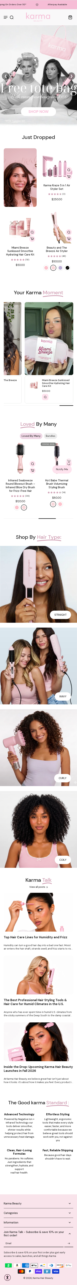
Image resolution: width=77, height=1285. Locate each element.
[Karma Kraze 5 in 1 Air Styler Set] (56, 164)
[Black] (67, 267)
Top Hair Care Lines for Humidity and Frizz (35, 937)
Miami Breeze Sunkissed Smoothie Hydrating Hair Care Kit (20, 251)
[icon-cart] (69, 17)
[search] (11, 17)
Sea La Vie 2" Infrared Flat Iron (56, 482)
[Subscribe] (68, 1243)
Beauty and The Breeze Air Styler (57, 249)
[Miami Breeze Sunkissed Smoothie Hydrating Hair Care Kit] (20, 227)
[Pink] (46, 267)
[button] (69, 239)
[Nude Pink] (53, 267)
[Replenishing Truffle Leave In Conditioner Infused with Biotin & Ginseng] (20, 458)
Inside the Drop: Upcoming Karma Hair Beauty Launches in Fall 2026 (38, 1069)
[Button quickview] (69, 170)
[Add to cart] (69, 177)
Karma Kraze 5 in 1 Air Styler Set (57, 187)
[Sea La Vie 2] (56, 458)
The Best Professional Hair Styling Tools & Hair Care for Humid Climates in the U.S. (35, 1002)
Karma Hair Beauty (43, 1278)
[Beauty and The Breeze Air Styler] (56, 227)
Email (8, 1243)
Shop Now (38, 111)
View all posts (37, 887)
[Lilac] (60, 267)
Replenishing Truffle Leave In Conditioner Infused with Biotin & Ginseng (20, 486)
